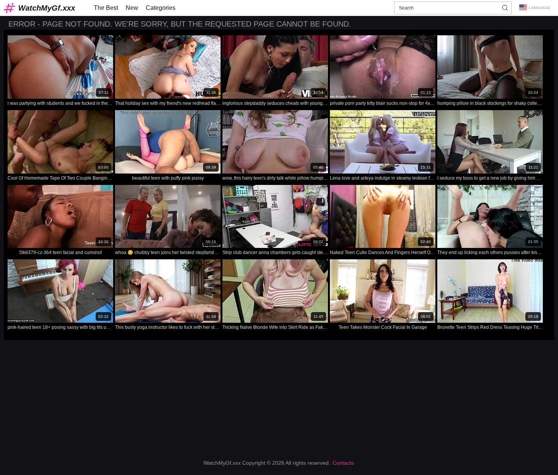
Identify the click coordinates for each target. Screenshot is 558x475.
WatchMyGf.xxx (46, 8)
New (132, 8)
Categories (160, 8)
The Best (106, 8)
